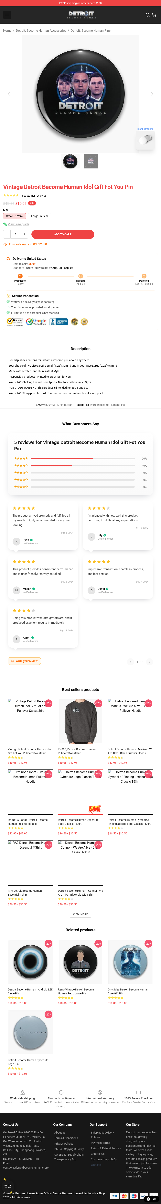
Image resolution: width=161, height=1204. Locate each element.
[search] (147, 15)
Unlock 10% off (8, 1187)
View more (80, 914)
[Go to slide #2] (90, 161)
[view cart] (154, 15)
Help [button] (154, 1199)
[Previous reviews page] (130, 661)
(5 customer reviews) (33, 195)
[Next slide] (152, 94)
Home (7, 30)
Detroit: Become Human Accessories (41, 30)
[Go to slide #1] (70, 161)
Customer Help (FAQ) (104, 1159)
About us (59, 1132)
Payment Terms (100, 1142)
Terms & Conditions (66, 1138)
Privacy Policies (63, 1143)
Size (5, 209)
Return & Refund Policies (106, 1148)
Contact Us (97, 1153)
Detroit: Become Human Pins (91, 30)
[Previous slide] (9, 94)
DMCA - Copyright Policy (69, 1149)
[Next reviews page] (149, 661)
